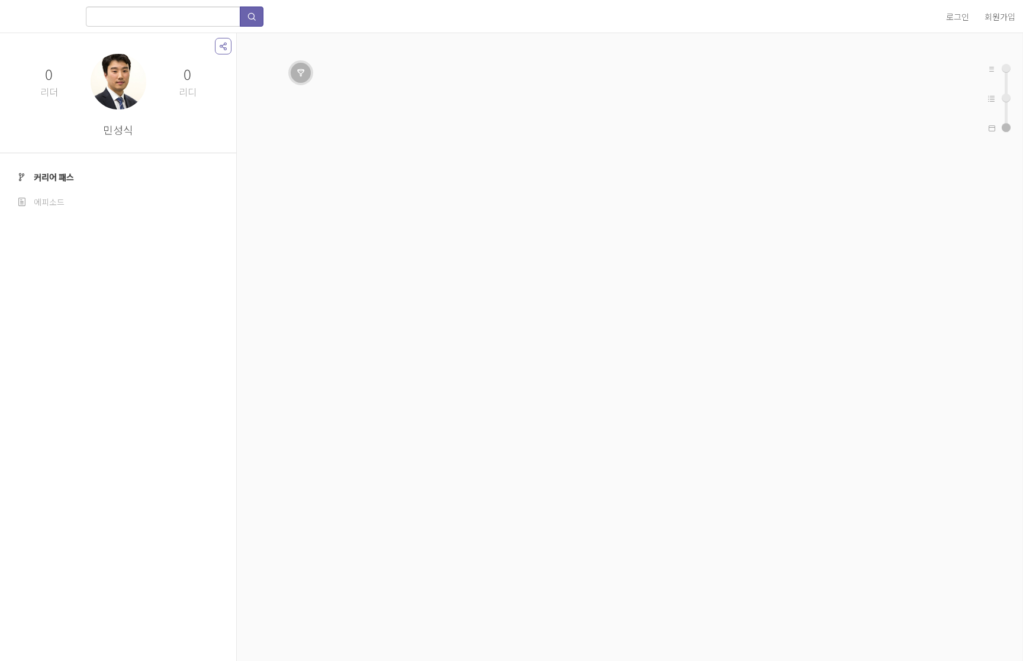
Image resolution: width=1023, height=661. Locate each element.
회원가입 (1000, 16)
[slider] (1006, 127)
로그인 (957, 16)
